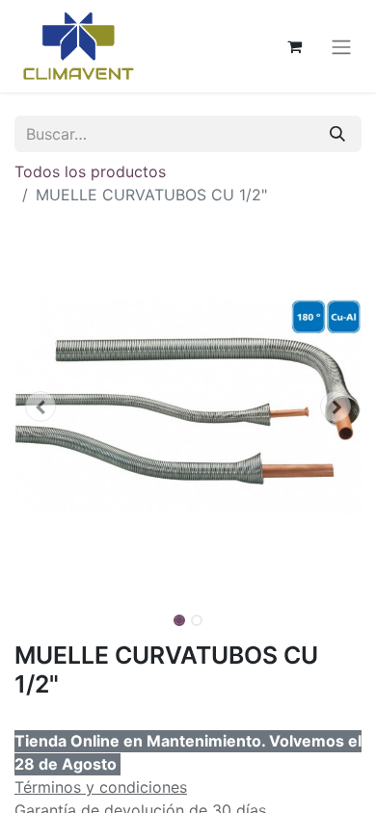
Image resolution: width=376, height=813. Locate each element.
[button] (40, 406)
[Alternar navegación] (341, 46)
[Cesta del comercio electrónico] (294, 46)
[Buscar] (337, 134)
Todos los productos (90, 171)
